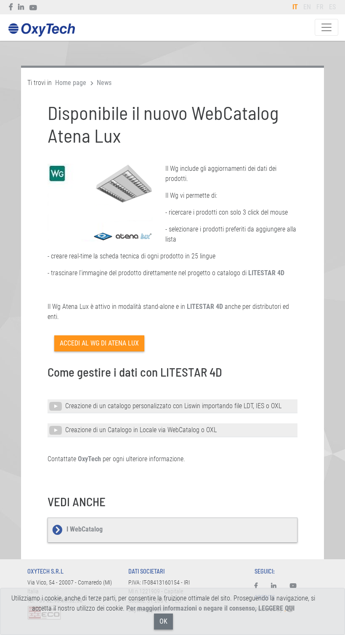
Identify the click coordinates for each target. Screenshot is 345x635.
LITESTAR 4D (266, 273)
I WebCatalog (84, 529)
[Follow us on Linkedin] (21, 7)
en (307, 7)
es (332, 7)
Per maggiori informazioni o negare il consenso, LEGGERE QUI (210, 608)
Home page (70, 83)
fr (320, 7)
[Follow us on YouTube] (33, 7)
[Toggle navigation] (326, 27)
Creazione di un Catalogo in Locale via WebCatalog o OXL (139, 430)
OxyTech (41, 30)
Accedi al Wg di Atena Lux (99, 343)
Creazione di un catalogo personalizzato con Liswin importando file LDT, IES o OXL (171, 406)
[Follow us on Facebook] (11, 7)
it (295, 7)
